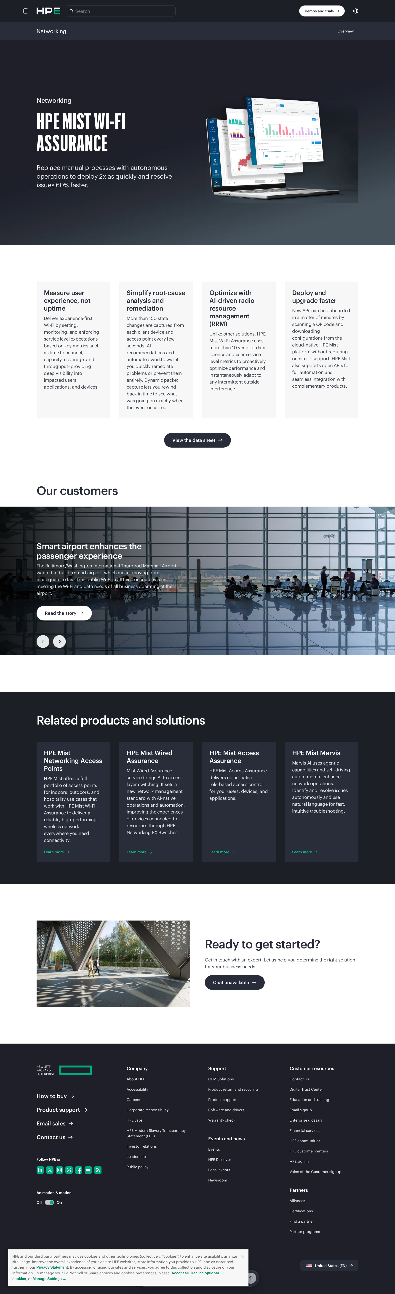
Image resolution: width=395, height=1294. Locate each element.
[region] (197, 581)
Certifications (301, 1211)
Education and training (309, 1099)
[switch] (46, 1202)
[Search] (71, 11)
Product (58, 1109)
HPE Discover (219, 1159)
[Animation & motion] (49, 1202)
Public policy (137, 1167)
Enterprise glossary (306, 1120)
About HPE (136, 1079)
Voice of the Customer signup (315, 1171)
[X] (49, 1170)
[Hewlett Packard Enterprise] (48, 11)
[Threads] (69, 1170)
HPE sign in (299, 1161)
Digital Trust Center (306, 1089)
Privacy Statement (52, 1267)
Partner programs (305, 1231)
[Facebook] (78, 1170)
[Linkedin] (40, 1170)
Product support (222, 1099)
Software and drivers (226, 1110)
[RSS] (97, 1170)
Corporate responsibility (147, 1110)
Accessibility (137, 1089)
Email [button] (51, 1123)
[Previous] (43, 641)
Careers (133, 1099)
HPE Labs (135, 1120)
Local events (219, 1170)
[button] (242, 1256)
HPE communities (305, 1140)
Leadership (136, 1156)
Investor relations (142, 1146)
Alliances (297, 1200)
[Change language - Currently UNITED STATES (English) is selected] (355, 10)
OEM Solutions (221, 1079)
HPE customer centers (309, 1151)
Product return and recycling (233, 1089)
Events (214, 1149)
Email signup (301, 1110)
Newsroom (217, 1180)
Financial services (305, 1130)
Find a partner (302, 1221)
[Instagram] (59, 1170)
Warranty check (221, 1120)
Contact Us (299, 1079)
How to (52, 1096)
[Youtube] (88, 1170)
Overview (345, 31)
